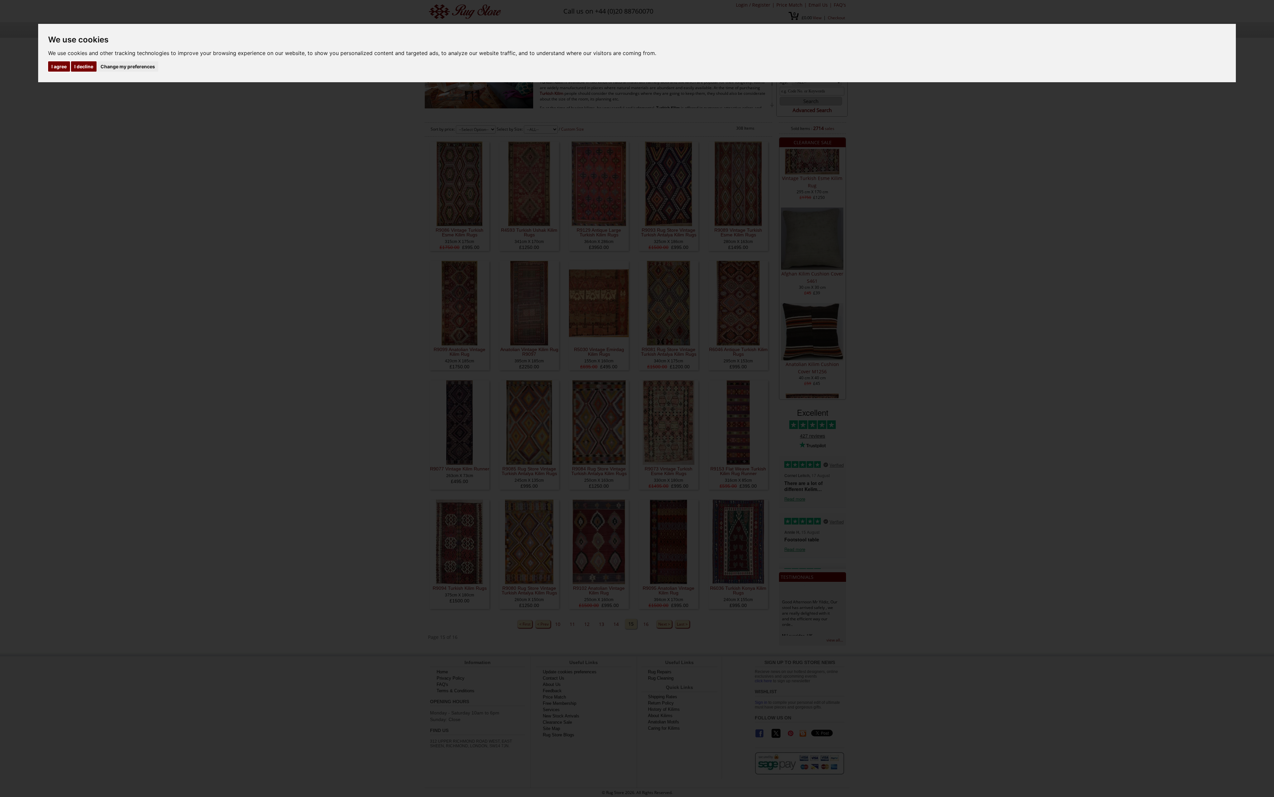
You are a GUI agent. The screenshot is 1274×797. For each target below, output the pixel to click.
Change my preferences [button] (128, 66)
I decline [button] (83, 66)
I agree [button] (59, 66)
